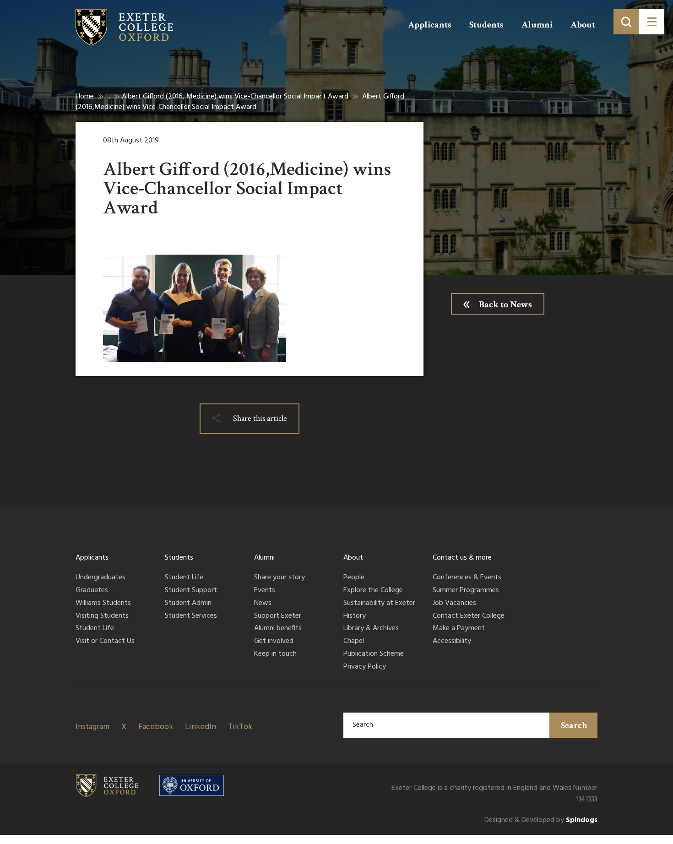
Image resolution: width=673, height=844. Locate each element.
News (262, 603)
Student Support (191, 590)
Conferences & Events (467, 577)
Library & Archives (371, 628)
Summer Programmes (466, 590)
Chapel (353, 641)
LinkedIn (200, 727)
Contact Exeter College (469, 616)
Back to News (505, 304)
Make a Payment (459, 628)
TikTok (240, 727)
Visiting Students (102, 616)
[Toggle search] (626, 21)
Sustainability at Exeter (379, 603)
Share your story (279, 577)
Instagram (92, 727)
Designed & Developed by (540, 820)
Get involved (273, 641)
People (353, 577)
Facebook (155, 727)
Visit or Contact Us (105, 641)
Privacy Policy (364, 667)
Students (486, 25)
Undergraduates (100, 577)
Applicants (429, 25)
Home (85, 97)
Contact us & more (462, 558)
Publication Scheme (373, 654)
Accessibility (452, 641)
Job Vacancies (454, 603)
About (582, 25)
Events (264, 590)
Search (574, 725)
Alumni (537, 25)
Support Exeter (277, 616)
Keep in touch (275, 654)
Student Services (191, 616)
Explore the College (373, 590)
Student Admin (188, 603)
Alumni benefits (278, 628)
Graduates (92, 590)
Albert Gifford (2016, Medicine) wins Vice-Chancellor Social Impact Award (235, 97)
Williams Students (103, 603)
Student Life (95, 628)
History (354, 616)
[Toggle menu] (651, 21)
